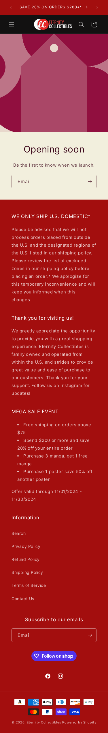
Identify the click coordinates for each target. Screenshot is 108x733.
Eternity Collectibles (44, 722)
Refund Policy (26, 559)
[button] (11, 24)
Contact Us (23, 598)
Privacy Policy (26, 546)
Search (19, 533)
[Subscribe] (90, 181)
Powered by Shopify (79, 722)
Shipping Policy (27, 572)
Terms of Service (29, 585)
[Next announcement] (97, 7)
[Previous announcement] (10, 7)
